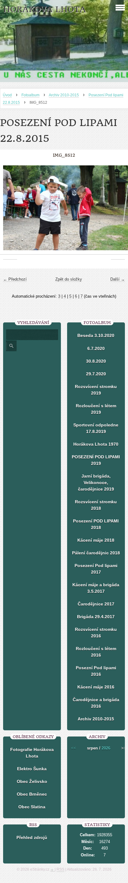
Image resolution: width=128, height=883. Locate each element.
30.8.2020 (96, 361)
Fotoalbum (30, 95)
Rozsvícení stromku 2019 (96, 390)
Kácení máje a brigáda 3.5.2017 (95, 588)
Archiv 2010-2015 (64, 95)
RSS (60, 869)
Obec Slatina (31, 806)
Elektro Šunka (32, 768)
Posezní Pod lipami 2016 (96, 671)
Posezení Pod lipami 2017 (96, 569)
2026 (106, 748)
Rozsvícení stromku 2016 (96, 632)
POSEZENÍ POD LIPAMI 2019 (96, 460)
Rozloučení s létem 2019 (96, 409)
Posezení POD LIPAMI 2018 (96, 524)
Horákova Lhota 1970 (95, 444)
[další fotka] (118, 211)
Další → (117, 279)
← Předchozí (15, 279)
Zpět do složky (68, 279)
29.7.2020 (96, 373)
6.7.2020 (96, 348)
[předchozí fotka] (10, 211)
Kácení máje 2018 (95, 540)
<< (73, 748)
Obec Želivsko (32, 781)
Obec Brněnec (32, 794)
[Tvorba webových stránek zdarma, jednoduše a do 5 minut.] (52, 870)
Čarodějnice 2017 (96, 603)
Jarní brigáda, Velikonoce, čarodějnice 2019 (96, 483)
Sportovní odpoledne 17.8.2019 (95, 428)
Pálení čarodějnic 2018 (96, 552)
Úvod (7, 95)
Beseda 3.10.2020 (95, 335)
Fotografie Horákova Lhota (32, 752)
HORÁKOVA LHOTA (44, 9)
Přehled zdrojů (31, 837)
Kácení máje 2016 (95, 686)
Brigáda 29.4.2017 (96, 616)
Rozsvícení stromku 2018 (96, 505)
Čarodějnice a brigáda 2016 (96, 703)
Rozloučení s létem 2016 (96, 652)
